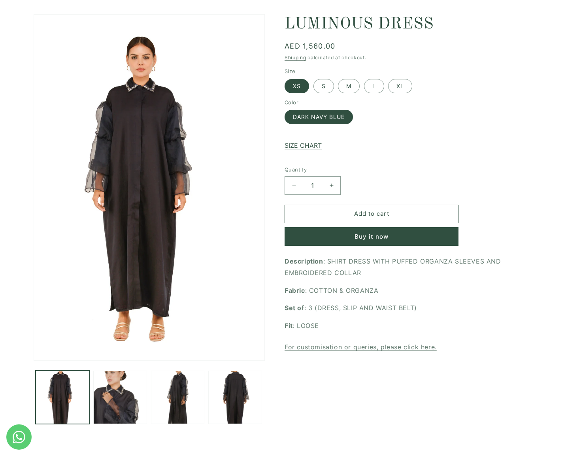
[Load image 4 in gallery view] (235, 397)
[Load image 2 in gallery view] (120, 397)
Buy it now (372, 236)
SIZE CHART (303, 145)
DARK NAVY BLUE (319, 116)
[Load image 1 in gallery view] (62, 397)
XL (400, 86)
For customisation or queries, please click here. (361, 347)
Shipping (295, 57)
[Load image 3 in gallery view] (178, 397)
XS (297, 86)
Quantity (296, 169)
